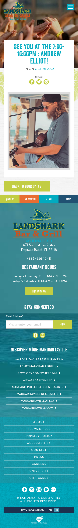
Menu (48, 199)
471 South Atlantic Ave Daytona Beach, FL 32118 (39, 247)
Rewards (30, 199)
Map (68, 199)
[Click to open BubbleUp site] (39, 520)
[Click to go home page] (18, 11)
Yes (50, 510)
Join (62, 324)
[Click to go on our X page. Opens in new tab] (31, 489)
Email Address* (14, 316)
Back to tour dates (26, 186)
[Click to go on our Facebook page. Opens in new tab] (24, 489)
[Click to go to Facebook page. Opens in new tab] (35, 335)
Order (10, 199)
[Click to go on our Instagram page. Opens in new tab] (39, 489)
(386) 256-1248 (39, 258)
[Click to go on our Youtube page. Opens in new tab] (46, 489)
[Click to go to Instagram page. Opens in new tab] (42, 335)
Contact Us (39, 291)
